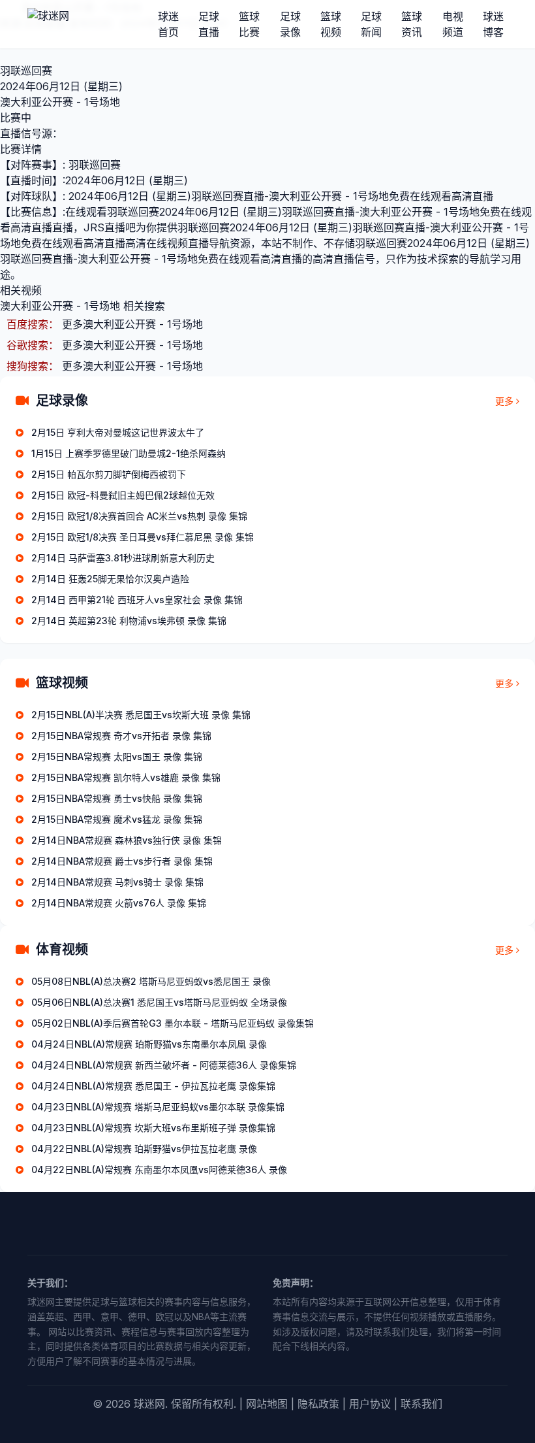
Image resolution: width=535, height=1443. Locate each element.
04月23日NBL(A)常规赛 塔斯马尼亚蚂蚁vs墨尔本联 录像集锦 (157, 1106)
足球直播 (208, 24)
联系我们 (421, 1403)
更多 (504, 400)
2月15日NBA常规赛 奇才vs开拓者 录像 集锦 (121, 735)
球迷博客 (493, 24)
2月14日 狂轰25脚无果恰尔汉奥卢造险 (110, 578)
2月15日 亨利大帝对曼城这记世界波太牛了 (117, 432)
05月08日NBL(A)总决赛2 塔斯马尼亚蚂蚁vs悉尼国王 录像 (151, 981)
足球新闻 (371, 24)
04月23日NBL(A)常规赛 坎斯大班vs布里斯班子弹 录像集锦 (153, 1127)
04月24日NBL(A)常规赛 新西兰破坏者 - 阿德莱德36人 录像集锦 (163, 1064)
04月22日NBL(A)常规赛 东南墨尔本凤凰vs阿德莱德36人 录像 (159, 1169)
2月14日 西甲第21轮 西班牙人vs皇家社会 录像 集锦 (137, 599)
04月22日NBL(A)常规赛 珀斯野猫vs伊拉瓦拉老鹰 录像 (144, 1148)
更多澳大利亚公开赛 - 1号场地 (132, 324)
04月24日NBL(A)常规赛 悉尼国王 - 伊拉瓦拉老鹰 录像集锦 (153, 1085)
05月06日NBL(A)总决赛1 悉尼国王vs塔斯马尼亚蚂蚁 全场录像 (159, 1002)
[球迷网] (92, 24)
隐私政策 (318, 1403)
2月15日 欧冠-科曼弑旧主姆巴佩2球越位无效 (123, 495)
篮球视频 (330, 24)
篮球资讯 (411, 24)
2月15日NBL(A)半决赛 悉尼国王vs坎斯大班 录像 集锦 (141, 714)
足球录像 (290, 24)
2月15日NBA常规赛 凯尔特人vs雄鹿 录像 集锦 (126, 777)
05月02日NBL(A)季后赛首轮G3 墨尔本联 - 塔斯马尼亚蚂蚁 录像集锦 (172, 1023)
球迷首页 (168, 24)
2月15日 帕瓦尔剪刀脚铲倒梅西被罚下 (108, 474)
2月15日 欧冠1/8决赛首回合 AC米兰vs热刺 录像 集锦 (139, 516)
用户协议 (370, 1403)
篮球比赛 (249, 24)
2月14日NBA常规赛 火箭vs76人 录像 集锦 (118, 902)
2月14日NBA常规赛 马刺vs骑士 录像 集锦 (117, 881)
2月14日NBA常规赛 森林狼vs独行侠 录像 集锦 (126, 840)
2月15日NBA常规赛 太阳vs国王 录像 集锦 (116, 756)
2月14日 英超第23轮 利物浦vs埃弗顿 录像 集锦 (128, 620)
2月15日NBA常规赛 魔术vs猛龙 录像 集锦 (116, 819)
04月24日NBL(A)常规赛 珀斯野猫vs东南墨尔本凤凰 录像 (149, 1044)
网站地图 (267, 1403)
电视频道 (452, 24)
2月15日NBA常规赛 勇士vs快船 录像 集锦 (116, 798)
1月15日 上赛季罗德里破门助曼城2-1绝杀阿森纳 (128, 453)
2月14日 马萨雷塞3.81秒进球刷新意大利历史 (123, 557)
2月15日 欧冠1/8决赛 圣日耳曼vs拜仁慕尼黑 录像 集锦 (142, 536)
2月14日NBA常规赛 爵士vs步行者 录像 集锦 (122, 861)
